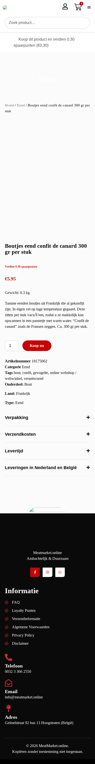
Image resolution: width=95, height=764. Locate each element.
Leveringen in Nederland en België (41, 467)
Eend (21, 105)
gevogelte (40, 373)
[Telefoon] (8, 657)
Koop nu (37, 346)
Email (11, 691)
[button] (89, 7)
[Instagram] (47, 572)
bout (17, 373)
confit (26, 373)
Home (9, 105)
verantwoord (33, 378)
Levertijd (14, 451)
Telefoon (14, 665)
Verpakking (16, 417)
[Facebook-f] (35, 572)
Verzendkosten (20, 434)
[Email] (8, 683)
